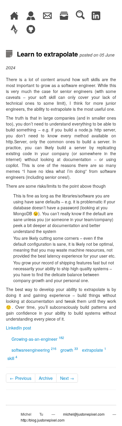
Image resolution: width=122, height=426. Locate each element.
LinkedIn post (18, 328)
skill (12, 358)
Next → (67, 378)
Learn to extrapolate (47, 54)
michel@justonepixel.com (84, 414)
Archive (46, 378)
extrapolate (94, 350)
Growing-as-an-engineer (38, 339)
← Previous (20, 378)
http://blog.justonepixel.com (43, 419)
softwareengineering (34, 350)
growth (69, 350)
